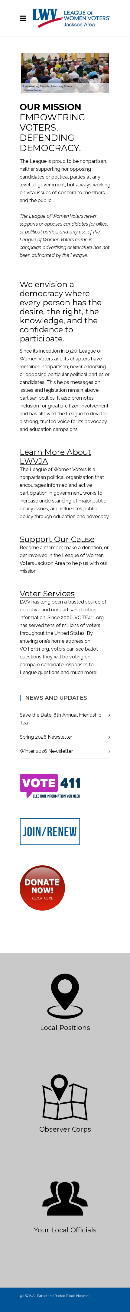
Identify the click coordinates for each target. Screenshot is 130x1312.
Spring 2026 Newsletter (46, 737)
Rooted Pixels (64, 1296)
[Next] (97, 73)
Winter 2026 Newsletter (46, 751)
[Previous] (32, 73)
